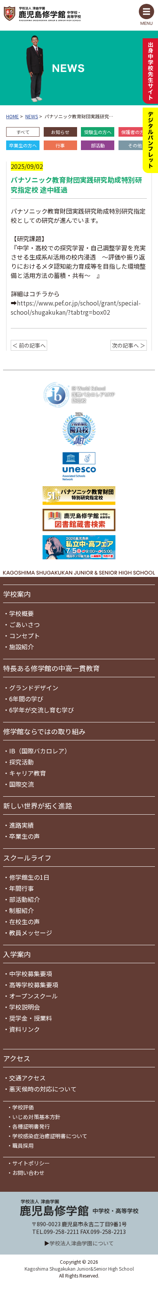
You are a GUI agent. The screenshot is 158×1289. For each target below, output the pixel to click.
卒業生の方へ (23, 145)
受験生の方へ (98, 132)
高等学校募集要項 (33, 984)
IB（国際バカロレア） (40, 750)
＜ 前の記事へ (29, 345)
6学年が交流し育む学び (41, 709)
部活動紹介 (24, 899)
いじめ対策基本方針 (36, 1117)
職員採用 (23, 1145)
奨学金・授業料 (30, 1018)
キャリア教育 (27, 773)
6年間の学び (26, 698)
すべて (23, 132)
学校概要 (21, 613)
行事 (60, 145)
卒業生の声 (24, 836)
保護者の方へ (135, 132)
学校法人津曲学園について (81, 1243)
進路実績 (21, 825)
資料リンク (24, 1029)
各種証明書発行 (31, 1126)
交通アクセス (27, 1077)
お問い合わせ (28, 1172)
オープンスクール (33, 995)
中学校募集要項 (30, 973)
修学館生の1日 (29, 877)
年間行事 (21, 888)
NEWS (31, 116)
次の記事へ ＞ (128, 345)
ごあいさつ (24, 624)
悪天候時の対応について (43, 1088)
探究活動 (21, 761)
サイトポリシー (31, 1163)
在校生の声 (24, 921)
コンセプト (24, 635)
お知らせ (60, 132)
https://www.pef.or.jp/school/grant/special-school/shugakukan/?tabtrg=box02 (76, 307)
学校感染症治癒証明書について (49, 1136)
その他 (135, 145)
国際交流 (21, 784)
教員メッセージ (30, 932)
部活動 (98, 145)
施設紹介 (21, 646)
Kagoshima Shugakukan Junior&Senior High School (79, 1268)
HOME (12, 116)
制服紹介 (21, 910)
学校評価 (23, 1107)
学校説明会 (24, 1006)
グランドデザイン (33, 687)
